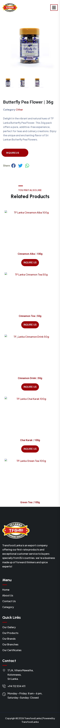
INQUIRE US (30, 262)
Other (19, 109)
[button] (13, 166)
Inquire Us (12, 152)
